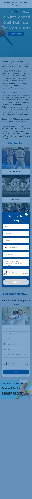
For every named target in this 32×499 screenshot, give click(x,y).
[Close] (26, 214)
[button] (7, 247)
